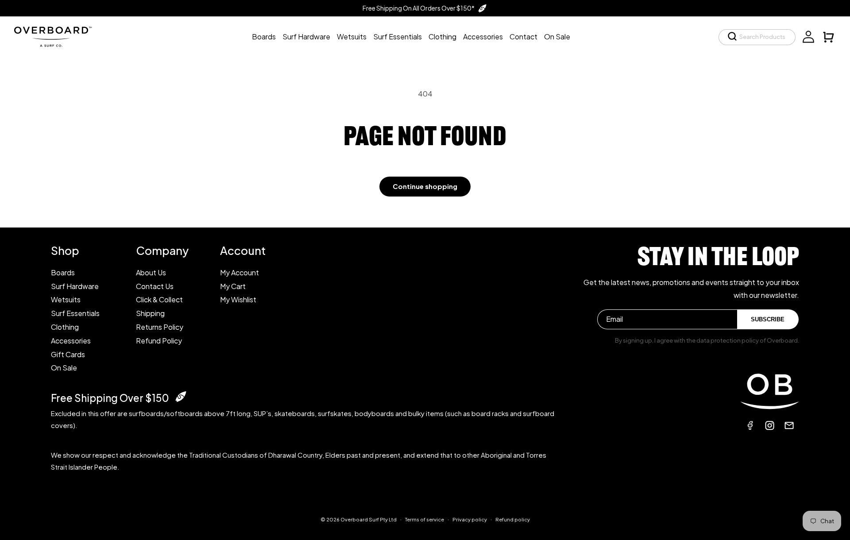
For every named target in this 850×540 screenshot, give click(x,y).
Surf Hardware (75, 286)
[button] (757, 37)
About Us (151, 272)
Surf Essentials (75, 313)
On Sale (64, 367)
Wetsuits (66, 299)
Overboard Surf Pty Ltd (368, 519)
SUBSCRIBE (767, 319)
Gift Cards (68, 354)
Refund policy (512, 519)
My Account (239, 272)
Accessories (71, 340)
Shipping (150, 313)
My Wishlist (238, 299)
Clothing (65, 327)
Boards (63, 272)
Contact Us (155, 286)
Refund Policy (159, 340)
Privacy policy (469, 519)
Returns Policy (159, 327)
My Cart (233, 286)
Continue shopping (425, 186)
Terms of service (424, 519)
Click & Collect (159, 299)
